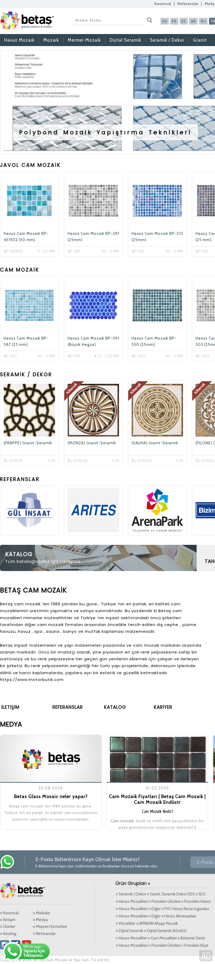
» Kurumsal (9, 913)
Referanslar (188, 3)
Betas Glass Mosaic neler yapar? (51, 796)
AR (193, 21)
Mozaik (51, 40)
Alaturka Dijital (205, 955)
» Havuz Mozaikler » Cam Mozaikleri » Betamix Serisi (160, 938)
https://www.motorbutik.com (32, 679)
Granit (200, 40)
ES (183, 21)
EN (164, 21)
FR (174, 21)
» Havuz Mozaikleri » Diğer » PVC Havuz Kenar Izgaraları (162, 908)
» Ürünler (7, 926)
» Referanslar (44, 933)
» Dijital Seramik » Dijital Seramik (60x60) (151, 930)
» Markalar (41, 913)
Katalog (115, 707)
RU (203, 21)
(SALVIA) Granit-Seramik (155, 443)
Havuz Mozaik (19, 40)
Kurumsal (162, 3)
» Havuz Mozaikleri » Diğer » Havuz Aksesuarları (156, 916)
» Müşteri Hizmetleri (50, 926)
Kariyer (163, 707)
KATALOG (19, 554)
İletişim (10, 707)
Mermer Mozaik (84, 40)
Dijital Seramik (125, 40)
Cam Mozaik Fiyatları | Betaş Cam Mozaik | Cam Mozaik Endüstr (157, 799)
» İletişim (7, 919)
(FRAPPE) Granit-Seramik (28, 443)
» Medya (40, 919)
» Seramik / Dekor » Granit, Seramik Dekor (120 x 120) (161, 894)
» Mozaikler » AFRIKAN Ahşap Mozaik (147, 923)
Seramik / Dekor (167, 40)
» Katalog (8, 933)
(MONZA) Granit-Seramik (92, 443)
